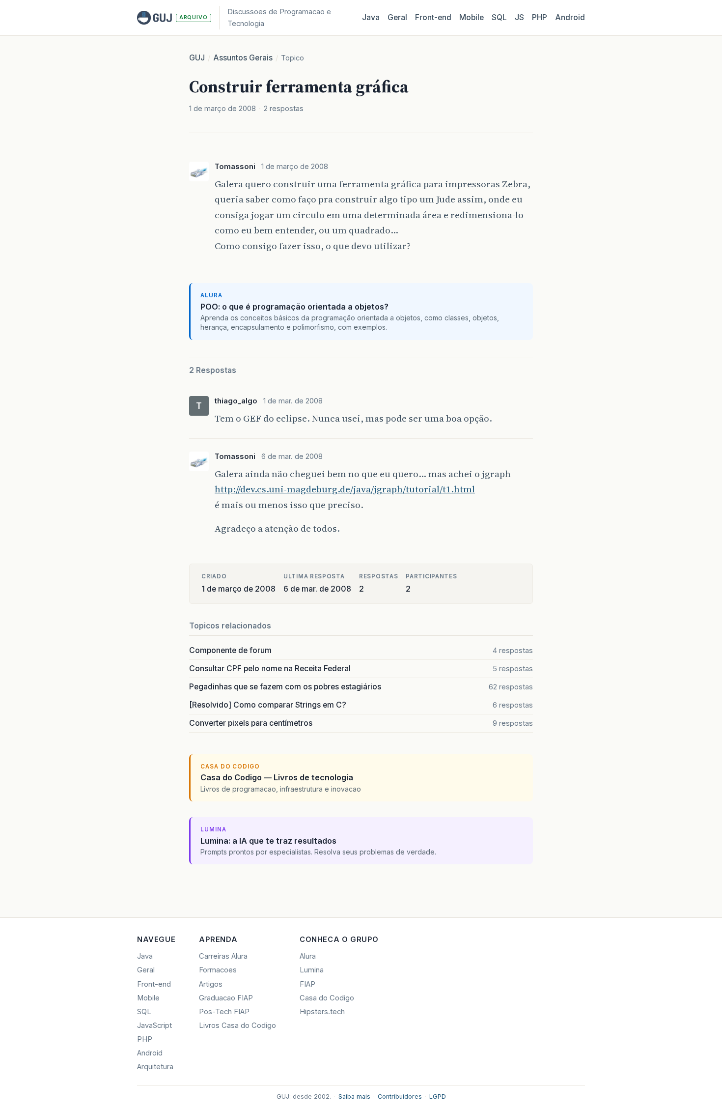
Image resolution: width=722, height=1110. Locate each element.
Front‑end (433, 17)
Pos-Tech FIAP (224, 1011)
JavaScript (154, 1025)
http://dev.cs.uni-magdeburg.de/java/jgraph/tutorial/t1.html (345, 489)
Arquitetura (155, 1066)
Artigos (210, 984)
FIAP (307, 984)
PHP (539, 17)
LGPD (437, 1096)
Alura (308, 956)
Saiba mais (354, 1096)
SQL (499, 17)
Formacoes (218, 970)
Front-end (154, 984)
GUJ (197, 57)
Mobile (471, 17)
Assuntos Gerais (243, 57)
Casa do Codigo (327, 998)
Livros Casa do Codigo (237, 1025)
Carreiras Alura (223, 956)
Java (371, 17)
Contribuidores (400, 1096)
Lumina (312, 970)
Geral (397, 17)
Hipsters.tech (322, 1011)
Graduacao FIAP (226, 998)
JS (519, 17)
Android (570, 17)
